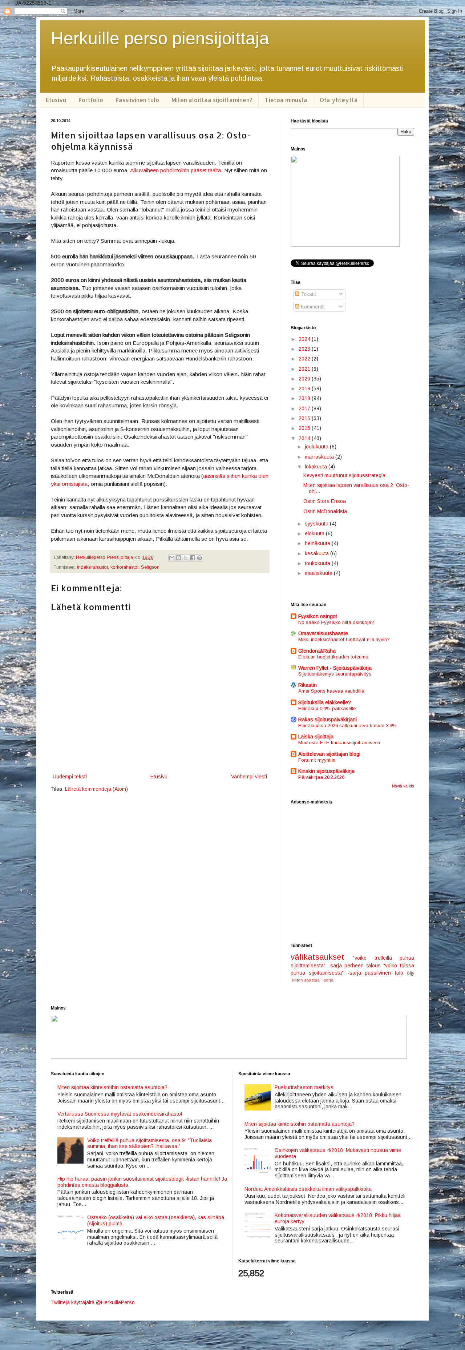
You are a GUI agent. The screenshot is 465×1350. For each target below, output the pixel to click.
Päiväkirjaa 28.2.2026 (321, 777)
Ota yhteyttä (338, 100)
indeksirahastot (92, 567)
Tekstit (307, 294)
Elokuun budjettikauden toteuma (333, 657)
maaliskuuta (319, 573)
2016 (305, 418)
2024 (305, 339)
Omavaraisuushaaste (323, 633)
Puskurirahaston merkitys (304, 1087)
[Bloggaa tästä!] (178, 557)
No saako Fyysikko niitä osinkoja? (336, 622)
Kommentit (312, 307)
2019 (305, 388)
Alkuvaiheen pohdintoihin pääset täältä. (177, 170)
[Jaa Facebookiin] (192, 557)
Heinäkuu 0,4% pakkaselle (327, 708)
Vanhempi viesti (249, 776)
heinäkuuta (318, 543)
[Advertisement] (352, 874)
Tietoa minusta (286, 100)
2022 (305, 359)
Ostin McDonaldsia (325, 511)
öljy (410, 973)
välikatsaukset (317, 957)
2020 (305, 379)
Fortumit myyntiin (316, 760)
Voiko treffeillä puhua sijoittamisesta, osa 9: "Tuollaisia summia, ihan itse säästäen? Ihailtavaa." (149, 1143)
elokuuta (315, 533)
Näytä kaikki (403, 786)
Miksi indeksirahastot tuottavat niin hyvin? (344, 639)
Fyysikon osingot (317, 616)
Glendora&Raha (317, 651)
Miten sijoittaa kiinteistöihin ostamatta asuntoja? (112, 1087)
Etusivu (56, 100)
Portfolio (90, 100)
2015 (305, 428)
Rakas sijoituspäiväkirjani (327, 719)
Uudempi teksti (70, 776)
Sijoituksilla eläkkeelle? (324, 702)
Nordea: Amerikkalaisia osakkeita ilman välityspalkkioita (308, 1189)
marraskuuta (320, 457)
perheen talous (362, 965)
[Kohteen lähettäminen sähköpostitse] (171, 557)
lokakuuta (316, 467)
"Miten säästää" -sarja (312, 980)
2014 (305, 438)
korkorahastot (124, 567)
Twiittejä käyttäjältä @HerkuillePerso (93, 1302)
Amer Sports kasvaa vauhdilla (331, 691)
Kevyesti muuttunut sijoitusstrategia (344, 475)
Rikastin (307, 685)
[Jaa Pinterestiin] (199, 557)
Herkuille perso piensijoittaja (160, 38)
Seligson (150, 567)
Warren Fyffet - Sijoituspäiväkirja (335, 668)
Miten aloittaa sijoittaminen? (211, 100)
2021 (305, 369)
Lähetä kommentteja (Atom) (96, 789)
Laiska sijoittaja (315, 737)
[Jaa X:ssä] (185, 557)
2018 (305, 398)
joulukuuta (317, 447)
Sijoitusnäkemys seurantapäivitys (334, 674)
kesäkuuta (317, 553)
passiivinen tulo (384, 973)
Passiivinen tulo (137, 100)
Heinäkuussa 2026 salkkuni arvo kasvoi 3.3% (347, 725)
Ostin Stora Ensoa (324, 501)
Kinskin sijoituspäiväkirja (326, 771)
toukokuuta (318, 563)
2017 (305, 408)
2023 (305, 349)
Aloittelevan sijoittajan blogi (329, 754)
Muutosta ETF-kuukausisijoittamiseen (339, 742)
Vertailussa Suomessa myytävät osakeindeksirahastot (119, 1114)
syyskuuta (317, 524)
